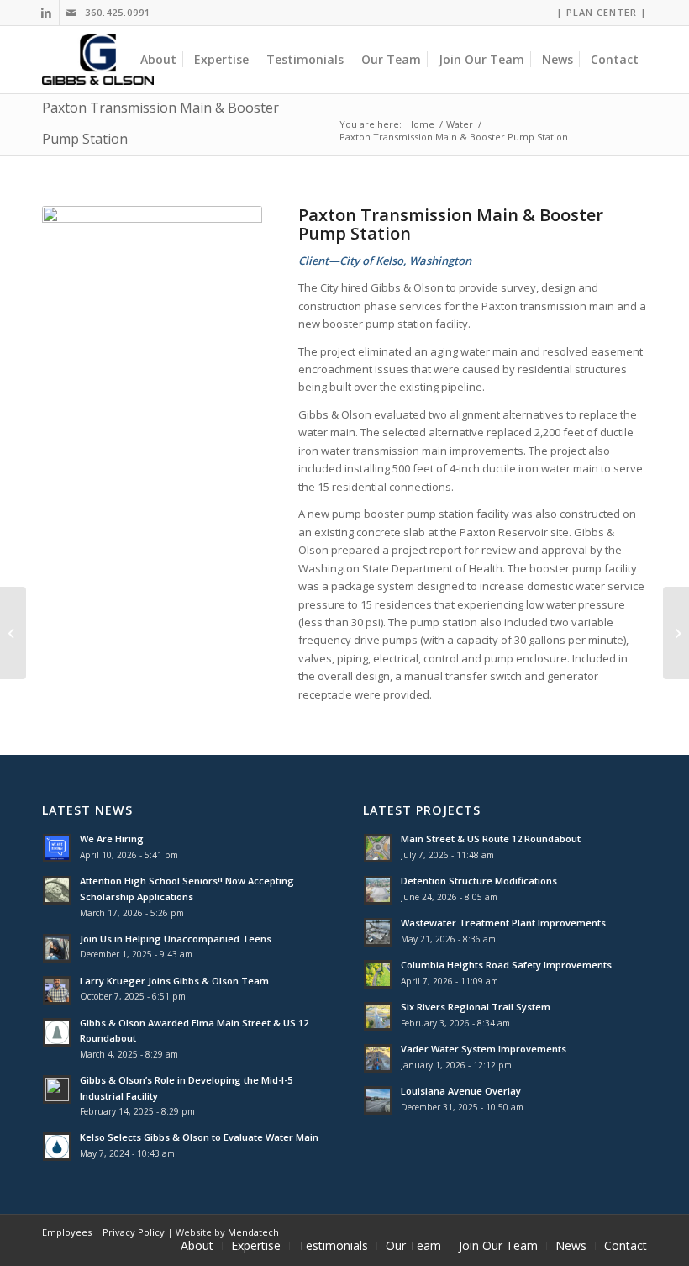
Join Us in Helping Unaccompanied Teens (175, 938)
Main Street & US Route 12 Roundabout (491, 838)
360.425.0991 (117, 12)
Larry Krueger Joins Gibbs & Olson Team (174, 980)
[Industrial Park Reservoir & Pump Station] (676, 633)
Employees (67, 1232)
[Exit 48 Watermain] (13, 633)
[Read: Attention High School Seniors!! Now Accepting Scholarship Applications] (57, 890)
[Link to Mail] (72, 12)
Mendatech (253, 1232)
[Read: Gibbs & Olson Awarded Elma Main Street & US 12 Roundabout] (57, 1032)
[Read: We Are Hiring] (57, 848)
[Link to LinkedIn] (46, 12)
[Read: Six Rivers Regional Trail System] (378, 1016)
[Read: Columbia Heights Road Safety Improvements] (378, 974)
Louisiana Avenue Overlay (461, 1090)
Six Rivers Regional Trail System (475, 1006)
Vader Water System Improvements (483, 1048)
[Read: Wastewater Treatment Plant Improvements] (378, 932)
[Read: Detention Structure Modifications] (378, 890)
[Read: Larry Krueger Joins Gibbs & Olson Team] (57, 990)
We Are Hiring (112, 838)
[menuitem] (597, 12)
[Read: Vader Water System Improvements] (378, 1058)
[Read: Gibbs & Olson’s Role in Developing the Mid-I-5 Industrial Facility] (57, 1089)
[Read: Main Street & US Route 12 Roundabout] (378, 848)
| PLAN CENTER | (601, 12)
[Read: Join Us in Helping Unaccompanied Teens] (57, 948)
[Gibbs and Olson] (98, 59)
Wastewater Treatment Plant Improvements (503, 922)
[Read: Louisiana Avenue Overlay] (378, 1100)
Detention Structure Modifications (479, 880)
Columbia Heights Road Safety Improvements (506, 964)
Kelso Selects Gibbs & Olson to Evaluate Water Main (199, 1137)
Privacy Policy (134, 1232)
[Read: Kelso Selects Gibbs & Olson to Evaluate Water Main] (57, 1146)
